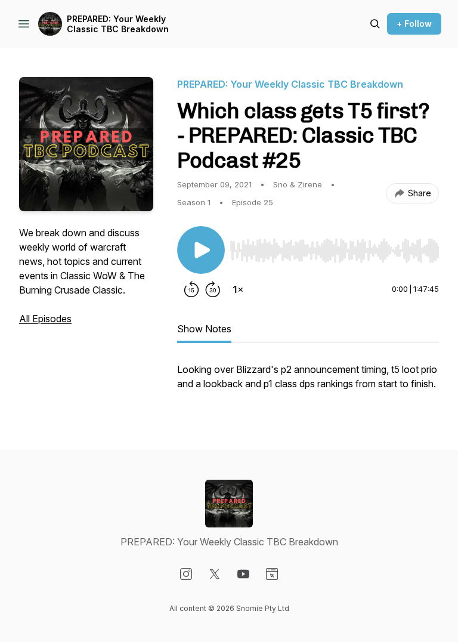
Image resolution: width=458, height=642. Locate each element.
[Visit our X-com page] (215, 574)
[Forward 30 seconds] (213, 289)
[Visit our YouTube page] (243, 574)
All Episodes (45, 319)
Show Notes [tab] (204, 329)
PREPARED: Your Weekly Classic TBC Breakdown (118, 24)
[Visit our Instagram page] (186, 574)
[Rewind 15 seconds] (191, 289)
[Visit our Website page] (272, 574)
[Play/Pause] (201, 250)
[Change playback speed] (238, 289)
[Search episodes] (375, 24)
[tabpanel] (308, 382)
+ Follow (414, 23)
